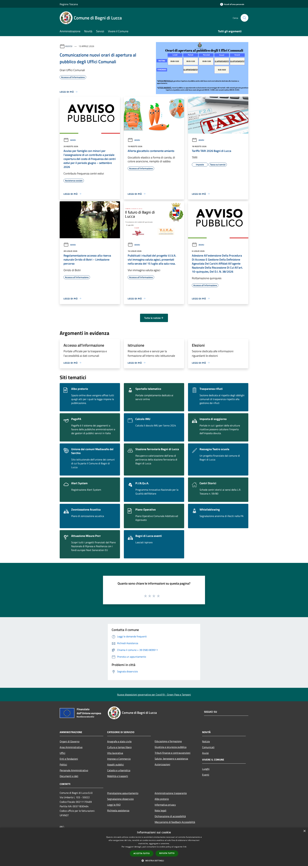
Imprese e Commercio (119, 759)
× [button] (304, 831)
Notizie (206, 741)
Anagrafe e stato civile (119, 741)
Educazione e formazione (168, 741)
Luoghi (206, 769)
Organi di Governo (69, 741)
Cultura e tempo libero (119, 747)
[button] (154, 860)
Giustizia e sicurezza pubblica (170, 747)
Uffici (62, 753)
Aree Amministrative (71, 747)
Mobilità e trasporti (117, 776)
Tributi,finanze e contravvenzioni (172, 753)
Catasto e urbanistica (118, 770)
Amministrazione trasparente (171, 793)
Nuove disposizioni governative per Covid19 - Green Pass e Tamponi (154, 694)
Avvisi (69, 46)
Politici (63, 764)
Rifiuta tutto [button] (167, 853)
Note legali (160, 810)
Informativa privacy (165, 805)
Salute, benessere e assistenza (171, 759)
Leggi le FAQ (114, 805)
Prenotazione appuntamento (122, 793)
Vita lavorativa (115, 753)
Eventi (205, 775)
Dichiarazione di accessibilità (170, 816)
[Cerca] (244, 18)
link (184, 846)
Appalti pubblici (115, 764)
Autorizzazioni (162, 764)
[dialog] (154, 847)
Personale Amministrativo (74, 770)
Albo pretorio (162, 799)
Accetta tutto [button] (141, 853)
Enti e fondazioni (69, 759)
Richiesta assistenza (118, 810)
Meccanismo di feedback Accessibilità (175, 822)
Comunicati (208, 747)
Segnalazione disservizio (120, 799)
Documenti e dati (69, 776)
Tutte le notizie (152, 318)
